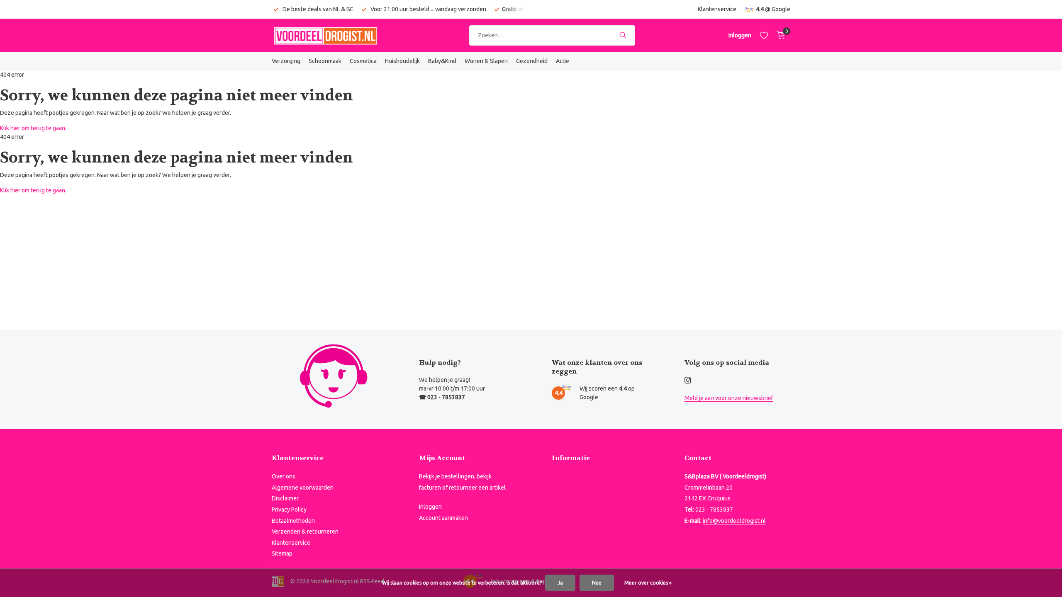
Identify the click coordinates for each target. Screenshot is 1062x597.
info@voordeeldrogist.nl (734, 520)
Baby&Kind (442, 61)
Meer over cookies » (648, 582)
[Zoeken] (623, 35)
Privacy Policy (289, 509)
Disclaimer (285, 498)
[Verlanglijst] (764, 35)
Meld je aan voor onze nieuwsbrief (728, 398)
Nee (597, 582)
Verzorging (286, 61)
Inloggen (430, 506)
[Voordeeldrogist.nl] (326, 35)
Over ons (283, 476)
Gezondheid (532, 61)
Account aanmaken (443, 517)
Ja (560, 582)
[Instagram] (687, 381)
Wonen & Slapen (486, 61)
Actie (562, 61)
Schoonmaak (325, 61)
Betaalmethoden (293, 520)
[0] (778, 35)
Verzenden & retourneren (305, 531)
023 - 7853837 (714, 509)
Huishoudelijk (402, 61)
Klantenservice (717, 9)
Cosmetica (363, 61)
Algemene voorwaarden (303, 487)
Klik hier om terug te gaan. (33, 128)
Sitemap (282, 553)
